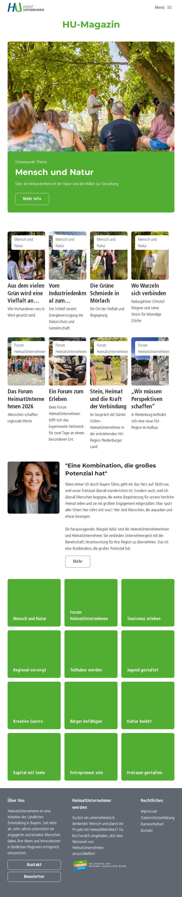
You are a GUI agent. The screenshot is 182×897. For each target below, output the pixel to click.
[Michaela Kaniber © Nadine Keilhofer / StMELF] (33, 488)
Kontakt (34, 865)
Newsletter (34, 877)
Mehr (77, 561)
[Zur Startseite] (26, 7)
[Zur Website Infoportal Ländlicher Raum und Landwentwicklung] (99, 865)
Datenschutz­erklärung (157, 818)
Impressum (149, 811)
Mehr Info (32, 199)
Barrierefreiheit (152, 824)
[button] (169, 7)
